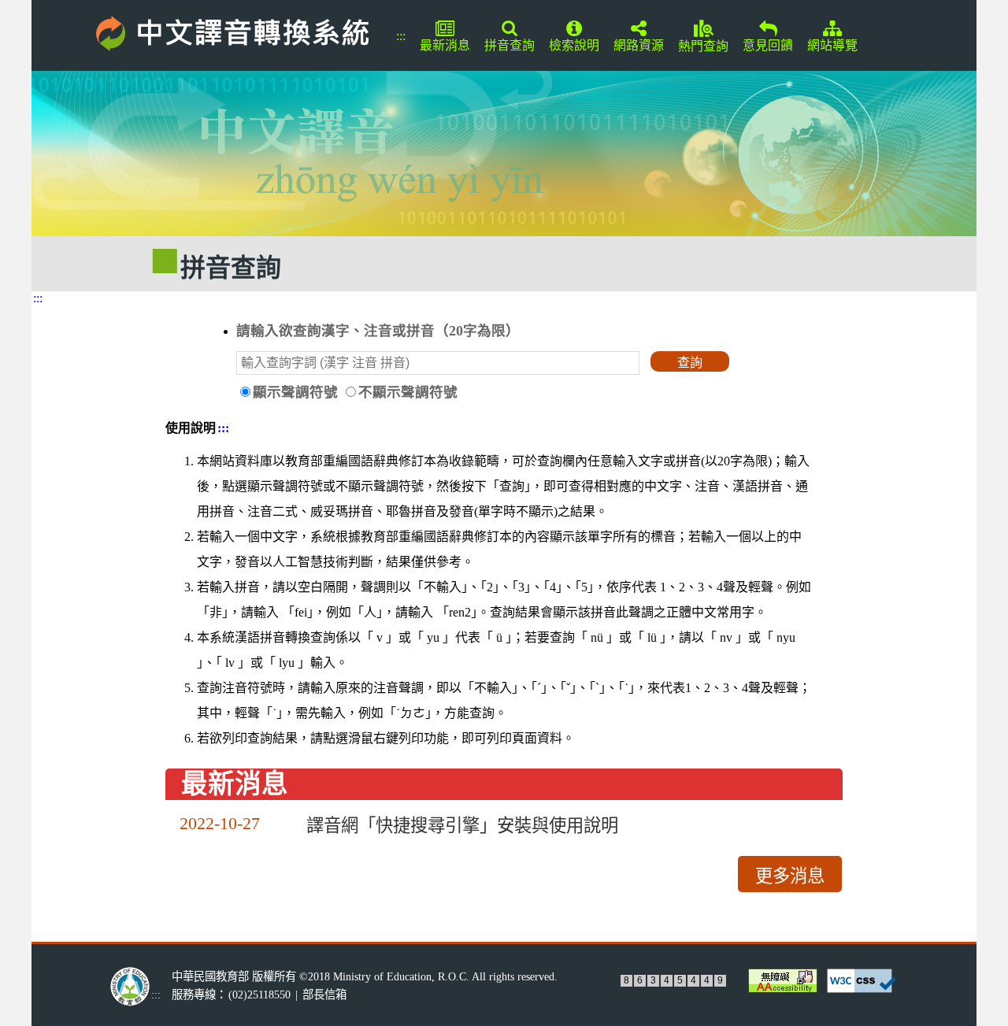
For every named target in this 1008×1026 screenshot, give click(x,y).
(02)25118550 (259, 994)
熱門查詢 (703, 46)
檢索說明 (574, 45)
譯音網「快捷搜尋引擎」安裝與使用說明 (462, 825)
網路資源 (638, 45)
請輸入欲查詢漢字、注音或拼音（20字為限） (378, 331)
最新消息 (445, 45)
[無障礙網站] (781, 981)
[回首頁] (209, 30)
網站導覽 (832, 45)
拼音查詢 (509, 45)
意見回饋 (768, 45)
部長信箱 (324, 994)
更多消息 (790, 876)
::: (401, 36)
